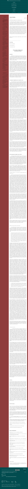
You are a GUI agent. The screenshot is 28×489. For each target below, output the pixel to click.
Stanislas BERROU (12, 484)
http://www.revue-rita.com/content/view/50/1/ (14, 464)
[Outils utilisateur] (25, 18)
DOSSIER (3, 18)
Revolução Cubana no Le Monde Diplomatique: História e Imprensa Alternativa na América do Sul (5, 86)
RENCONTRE (3, 68)
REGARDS (3, 83)
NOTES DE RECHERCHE (5, 74)
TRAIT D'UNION (4, 50)
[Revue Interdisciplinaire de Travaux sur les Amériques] (14, 0)
